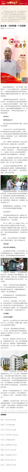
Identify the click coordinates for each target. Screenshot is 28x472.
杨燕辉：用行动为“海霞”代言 (8, 460)
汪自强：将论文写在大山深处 (8, 429)
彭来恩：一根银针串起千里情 (8, 465)
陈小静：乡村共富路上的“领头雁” (9, 434)
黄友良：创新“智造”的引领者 (8, 419)
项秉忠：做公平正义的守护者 (8, 450)
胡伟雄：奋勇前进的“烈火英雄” (9, 445)
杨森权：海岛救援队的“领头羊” (9, 455)
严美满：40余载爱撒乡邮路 (8, 439)
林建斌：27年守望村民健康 (8, 424)
